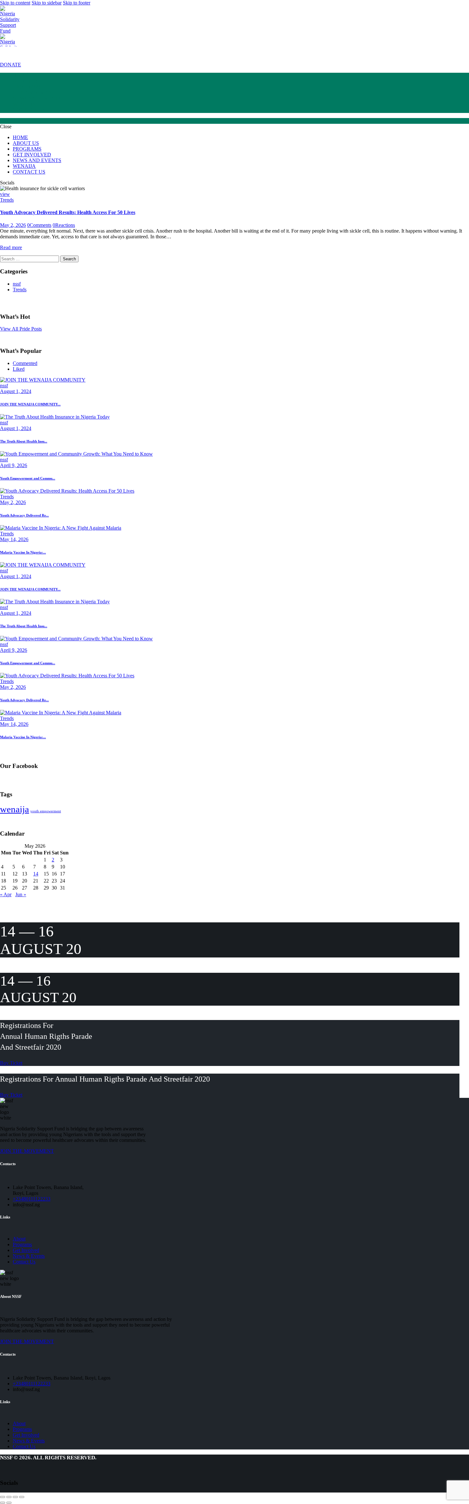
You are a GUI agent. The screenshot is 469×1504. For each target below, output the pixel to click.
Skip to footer (76, 2)
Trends (7, 200)
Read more (11, 247)
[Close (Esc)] (2, 1497)
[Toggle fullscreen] (15, 1497)
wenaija (14, 809)
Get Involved (26, 1250)
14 (35, 873)
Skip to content (15, 2)
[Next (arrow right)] (8, 1503)
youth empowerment (45, 811)
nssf (17, 284)
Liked (19, 369)
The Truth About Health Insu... (23, 441)
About (19, 1238)
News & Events (29, 1256)
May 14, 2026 (14, 539)
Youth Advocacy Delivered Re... (24, 515)
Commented (25, 363)
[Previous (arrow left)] (2, 1503)
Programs (22, 1244)
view (5, 194)
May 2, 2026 (13, 225)
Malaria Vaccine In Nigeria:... (23, 552)
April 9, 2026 (13, 465)
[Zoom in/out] (21, 1497)
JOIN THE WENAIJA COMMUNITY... (30, 404)
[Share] (8, 1497)
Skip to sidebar (47, 2)
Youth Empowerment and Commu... (27, 478)
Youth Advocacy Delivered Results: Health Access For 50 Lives (67, 212)
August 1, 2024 (15, 391)
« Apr (5, 894)
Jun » (20, 894)
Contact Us (24, 1261)
